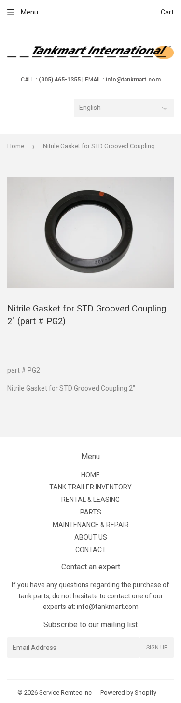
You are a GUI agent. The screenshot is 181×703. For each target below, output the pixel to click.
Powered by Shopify (128, 692)
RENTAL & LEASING (90, 499)
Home (15, 145)
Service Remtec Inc (65, 692)
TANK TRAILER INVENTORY (90, 487)
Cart (167, 12)
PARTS (90, 512)
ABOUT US (90, 537)
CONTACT (90, 550)
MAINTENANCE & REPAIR (91, 524)
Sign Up (156, 647)
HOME (90, 475)
